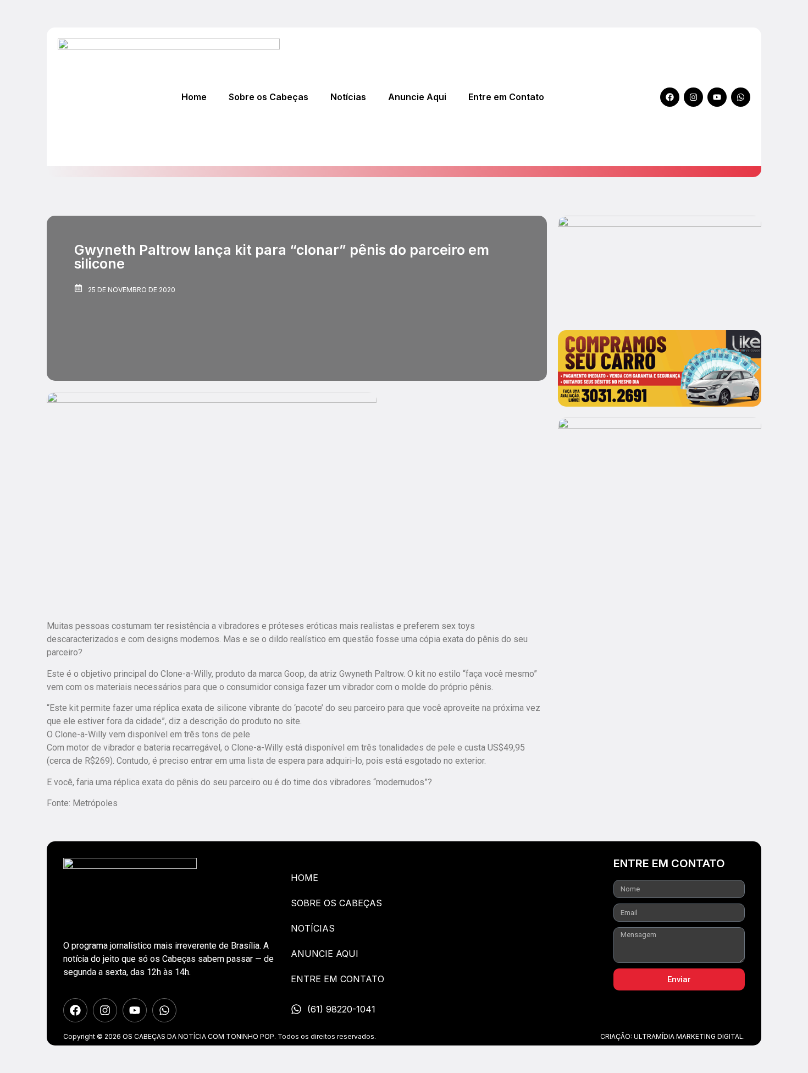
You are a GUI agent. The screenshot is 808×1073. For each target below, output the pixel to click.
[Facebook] (669, 97)
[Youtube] (717, 97)
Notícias (348, 96)
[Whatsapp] (740, 97)
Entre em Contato (506, 96)
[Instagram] (693, 97)
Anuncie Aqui (417, 96)
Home (194, 96)
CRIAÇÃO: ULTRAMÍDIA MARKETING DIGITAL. (672, 1036)
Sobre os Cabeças (268, 96)
